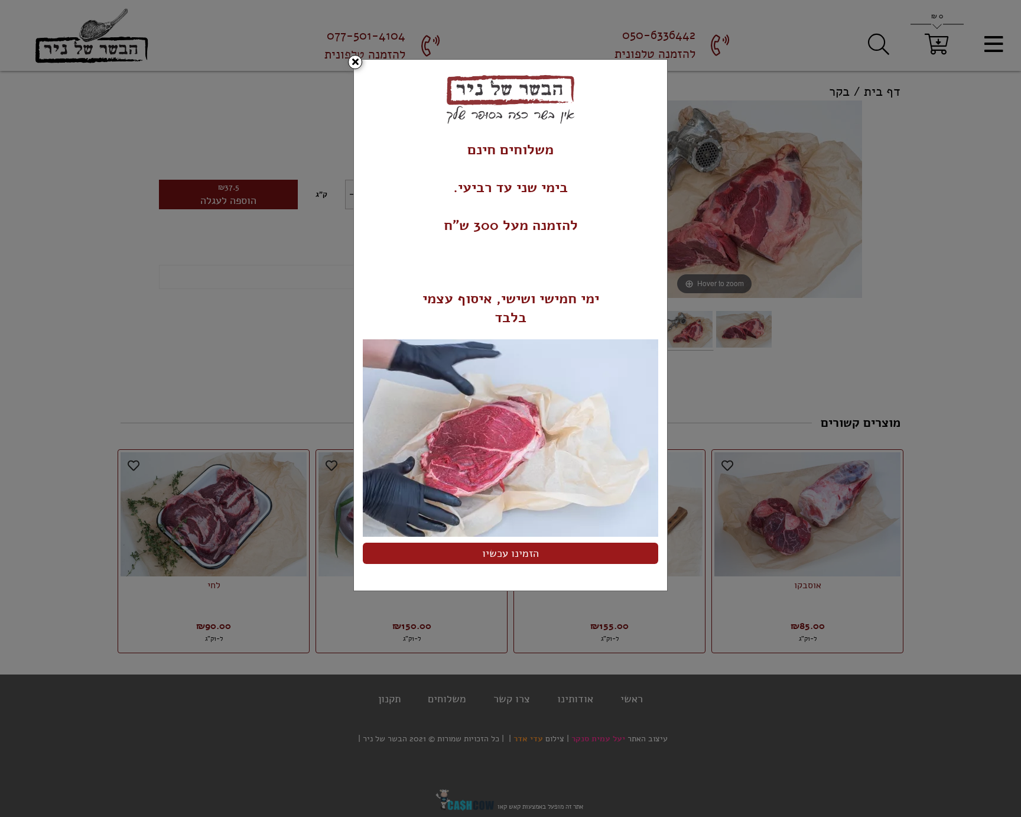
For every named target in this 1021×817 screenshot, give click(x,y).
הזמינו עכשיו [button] (510, 553)
